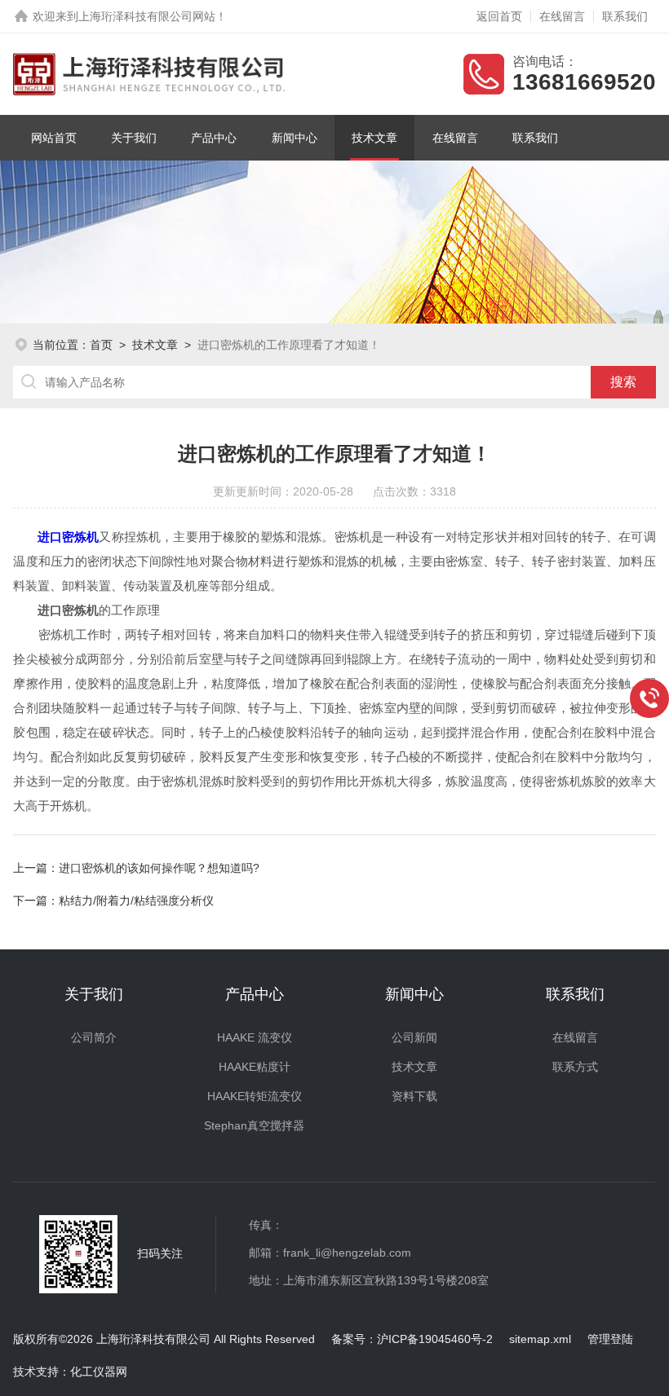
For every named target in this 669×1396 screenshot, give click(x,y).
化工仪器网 (98, 1371)
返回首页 (499, 16)
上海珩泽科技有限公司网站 (146, 16)
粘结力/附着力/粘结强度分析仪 (136, 900)
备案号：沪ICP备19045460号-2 (412, 1338)
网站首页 (54, 137)
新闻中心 (294, 137)
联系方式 (575, 1066)
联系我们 (625, 16)
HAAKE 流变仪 (254, 1037)
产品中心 (214, 137)
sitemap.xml (540, 1338)
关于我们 (134, 137)
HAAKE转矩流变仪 (254, 1096)
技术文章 (374, 137)
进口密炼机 (69, 537)
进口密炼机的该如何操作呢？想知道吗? (159, 867)
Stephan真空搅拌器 (254, 1125)
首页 (101, 344)
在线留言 (562, 16)
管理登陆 (610, 1338)
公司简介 (94, 1037)
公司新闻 (414, 1037)
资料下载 (414, 1096)
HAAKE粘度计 (254, 1066)
